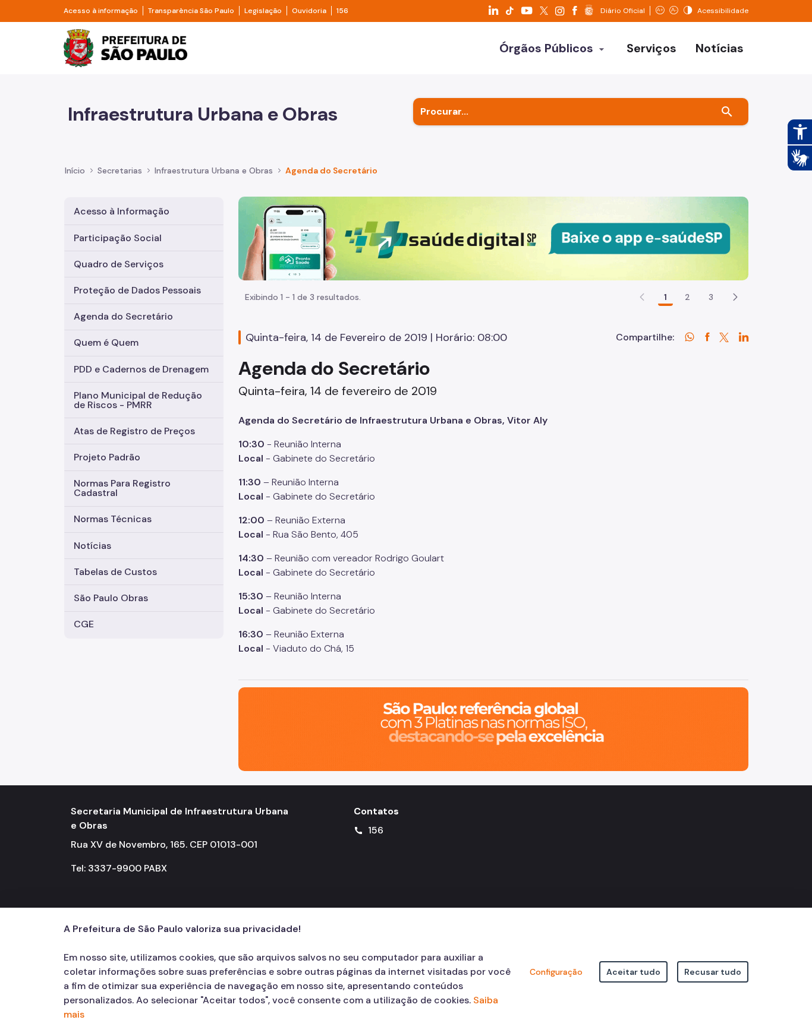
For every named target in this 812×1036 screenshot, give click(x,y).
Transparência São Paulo (191, 10)
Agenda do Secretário (123, 316)
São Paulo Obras (111, 598)
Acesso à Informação (121, 211)
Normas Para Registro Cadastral (122, 488)
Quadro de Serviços (118, 264)
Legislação (263, 10)
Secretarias (119, 170)
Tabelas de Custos (115, 572)
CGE (84, 624)
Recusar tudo (712, 971)
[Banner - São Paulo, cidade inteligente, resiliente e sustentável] (493, 728)
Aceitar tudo (633, 971)
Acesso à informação (101, 10)
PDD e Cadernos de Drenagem (141, 369)
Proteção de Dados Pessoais (137, 290)
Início (75, 170)
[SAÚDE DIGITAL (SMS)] (493, 238)
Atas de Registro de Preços (134, 431)
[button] (735, 297)
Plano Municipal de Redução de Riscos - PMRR (138, 400)
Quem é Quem (106, 342)
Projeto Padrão (107, 457)
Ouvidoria (309, 10)
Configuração (556, 971)
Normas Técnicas (113, 519)
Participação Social (118, 238)
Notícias (92, 545)
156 (342, 10)
